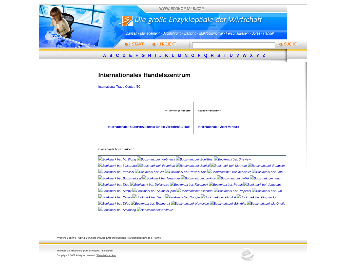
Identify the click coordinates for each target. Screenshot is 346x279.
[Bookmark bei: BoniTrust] (195, 159)
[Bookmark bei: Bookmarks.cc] (229, 172)
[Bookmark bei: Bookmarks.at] (120, 178)
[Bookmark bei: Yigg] (265, 178)
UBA (80, 237)
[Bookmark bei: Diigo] (114, 203)
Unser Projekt (91, 250)
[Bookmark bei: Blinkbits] (228, 203)
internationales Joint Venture (218, 127)
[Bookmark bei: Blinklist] (219, 197)
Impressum (107, 250)
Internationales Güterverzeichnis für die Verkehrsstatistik (149, 127)
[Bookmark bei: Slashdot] (195, 191)
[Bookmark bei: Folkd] (233, 178)
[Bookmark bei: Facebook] (189, 185)
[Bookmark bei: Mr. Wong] (117, 159)
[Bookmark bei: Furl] (267, 191)
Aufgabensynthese (139, 237)
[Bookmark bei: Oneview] (232, 159)
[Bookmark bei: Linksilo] (198, 178)
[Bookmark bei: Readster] (266, 166)
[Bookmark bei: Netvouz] (155, 210)
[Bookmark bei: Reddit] (226, 185)
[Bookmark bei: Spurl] (148, 197)
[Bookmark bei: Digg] (114, 185)
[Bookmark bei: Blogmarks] (256, 197)
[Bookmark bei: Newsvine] (190, 203)
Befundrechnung (95, 237)
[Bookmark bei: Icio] (150, 172)
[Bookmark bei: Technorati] (151, 203)
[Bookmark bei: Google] (183, 197)
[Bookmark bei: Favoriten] (157, 166)
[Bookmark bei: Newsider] (161, 178)
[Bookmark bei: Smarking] (117, 210)
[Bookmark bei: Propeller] (233, 191)
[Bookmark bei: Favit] (267, 172)
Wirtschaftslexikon (106, 255)
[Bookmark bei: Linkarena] (118, 166)
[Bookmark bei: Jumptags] (262, 185)
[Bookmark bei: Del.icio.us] (150, 185)
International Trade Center (116, 86)
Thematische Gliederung (69, 250)
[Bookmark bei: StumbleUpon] (154, 191)
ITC (138, 86)
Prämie (157, 237)
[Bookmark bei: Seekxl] (193, 166)
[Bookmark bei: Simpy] (115, 191)
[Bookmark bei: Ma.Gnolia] (266, 203)
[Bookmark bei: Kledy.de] (229, 166)
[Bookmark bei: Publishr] (116, 172)
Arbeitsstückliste (116, 237)
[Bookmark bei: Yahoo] (115, 197)
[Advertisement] (73, 142)
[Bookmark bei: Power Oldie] (186, 172)
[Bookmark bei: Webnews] (156, 159)
